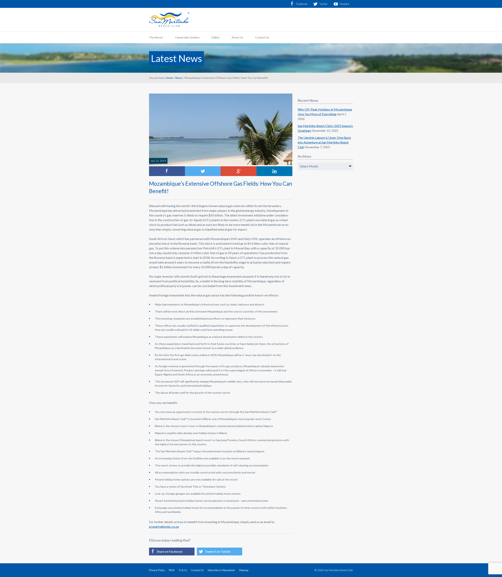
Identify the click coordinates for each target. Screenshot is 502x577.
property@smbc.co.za (164, 526)
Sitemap (243, 570)
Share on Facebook (170, 551)
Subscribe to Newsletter (221, 570)
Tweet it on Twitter (218, 551)
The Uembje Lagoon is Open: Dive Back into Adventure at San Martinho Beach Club (324, 142)
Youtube (344, 3)
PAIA (172, 570)
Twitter (323, 3)
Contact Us (262, 37)
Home (169, 77)
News (178, 77)
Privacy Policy (157, 570)
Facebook (301, 3)
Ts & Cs (182, 570)
